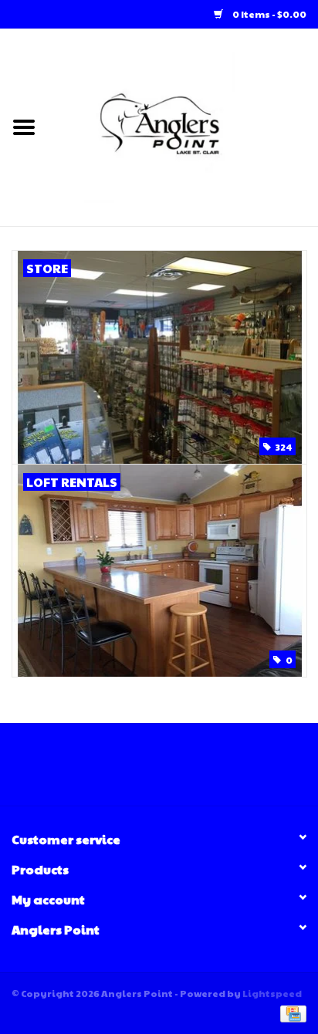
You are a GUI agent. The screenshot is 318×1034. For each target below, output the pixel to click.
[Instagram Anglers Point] (173, 770)
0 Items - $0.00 (268, 14)
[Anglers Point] (182, 125)
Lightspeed (272, 993)
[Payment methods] (290, 1012)
